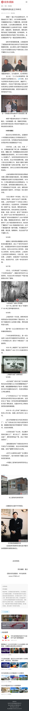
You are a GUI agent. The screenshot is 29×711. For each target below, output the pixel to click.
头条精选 (9, 654)
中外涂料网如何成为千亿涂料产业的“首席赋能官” (19, 637)
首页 (2, 6)
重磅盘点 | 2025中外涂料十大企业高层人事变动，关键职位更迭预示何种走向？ (14, 645)
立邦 (19, 79)
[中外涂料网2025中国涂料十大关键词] (14, 677)
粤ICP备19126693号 (14, 707)
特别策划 (13, 13)
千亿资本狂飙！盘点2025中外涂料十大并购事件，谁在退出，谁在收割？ (14, 659)
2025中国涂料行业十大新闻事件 (11, 685)
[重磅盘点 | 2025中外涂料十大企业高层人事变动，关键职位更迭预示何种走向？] (14, 650)
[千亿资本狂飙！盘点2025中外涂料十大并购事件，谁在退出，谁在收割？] (14, 665)
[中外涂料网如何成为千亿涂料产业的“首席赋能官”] (5, 638)
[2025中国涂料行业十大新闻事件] (14, 690)
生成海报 (6, 611)
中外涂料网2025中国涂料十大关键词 (12, 673)
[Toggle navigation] (26, 2)
